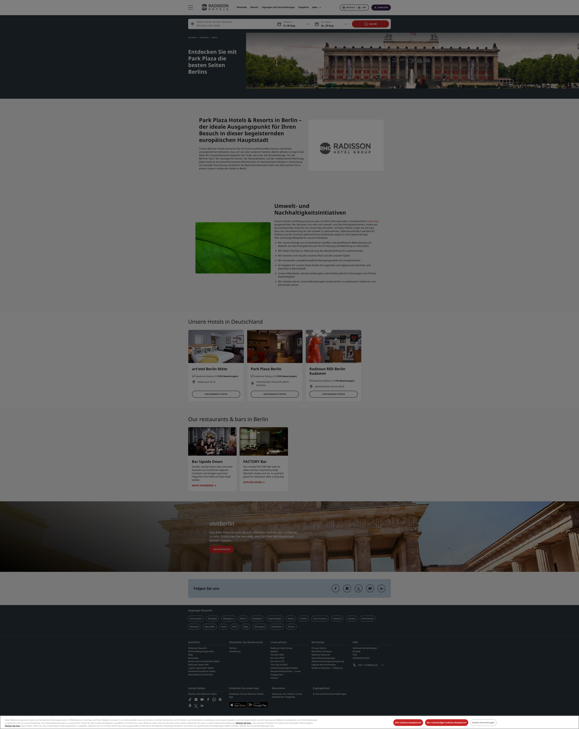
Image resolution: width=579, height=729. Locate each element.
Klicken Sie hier (243, 723)
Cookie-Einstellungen (483, 722)
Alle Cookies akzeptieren (408, 722)
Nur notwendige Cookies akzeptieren (447, 722)
